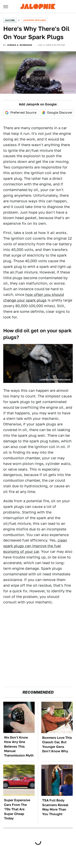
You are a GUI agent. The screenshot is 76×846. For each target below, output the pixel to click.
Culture (10, 20)
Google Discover (59, 112)
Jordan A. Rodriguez (19, 45)
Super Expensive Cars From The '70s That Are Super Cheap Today (17, 809)
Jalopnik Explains (34, 20)
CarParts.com (66, 90)
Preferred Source (23, 112)
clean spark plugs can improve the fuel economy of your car (35, 546)
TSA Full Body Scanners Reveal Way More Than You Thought (55, 807)
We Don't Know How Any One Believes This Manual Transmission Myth (19, 747)
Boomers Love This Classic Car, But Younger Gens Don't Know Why (57, 744)
